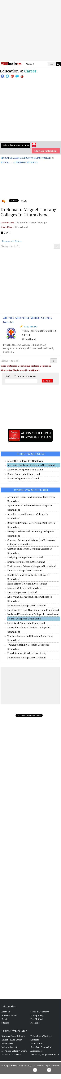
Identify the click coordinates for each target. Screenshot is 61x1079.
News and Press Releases (13, 1036)
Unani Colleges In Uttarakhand (23, 478)
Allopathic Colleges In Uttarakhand (25, 460)
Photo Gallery (37, 1043)
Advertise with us (9, 1015)
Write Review (29, 326)
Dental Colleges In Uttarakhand (23, 474)
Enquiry (5, 1019)
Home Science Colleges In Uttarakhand (27, 583)
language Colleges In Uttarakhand (24, 588)
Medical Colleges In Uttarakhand (24, 618)
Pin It (24, 201)
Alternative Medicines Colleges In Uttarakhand (31, 465)
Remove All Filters (12, 241)
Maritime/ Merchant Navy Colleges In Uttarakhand (33, 609)
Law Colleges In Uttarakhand (22, 592)
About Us (5, 1011)
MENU (6, 232)
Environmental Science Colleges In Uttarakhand (31, 566)
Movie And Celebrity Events (14, 1050)
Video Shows (7, 1043)
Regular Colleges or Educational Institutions (26, 158)
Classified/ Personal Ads (41, 1047)
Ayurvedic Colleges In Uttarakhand (25, 469)
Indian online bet (9, 1047)
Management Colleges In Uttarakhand (26, 605)
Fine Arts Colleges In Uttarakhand (24, 570)
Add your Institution (45, 150)
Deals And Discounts (11, 1054)
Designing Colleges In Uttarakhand (25, 557)
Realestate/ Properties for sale (44, 1054)
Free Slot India (37, 1019)
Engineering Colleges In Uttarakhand (26, 561)
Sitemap (5, 1022)
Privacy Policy (36, 1015)
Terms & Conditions (39, 1011)
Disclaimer (35, 1022)
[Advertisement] (30, 30)
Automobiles (36, 1050)
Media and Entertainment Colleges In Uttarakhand (32, 614)
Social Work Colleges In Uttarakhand (26, 623)
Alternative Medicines (25, 162)
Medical (5, 162)
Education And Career (11, 1039)
